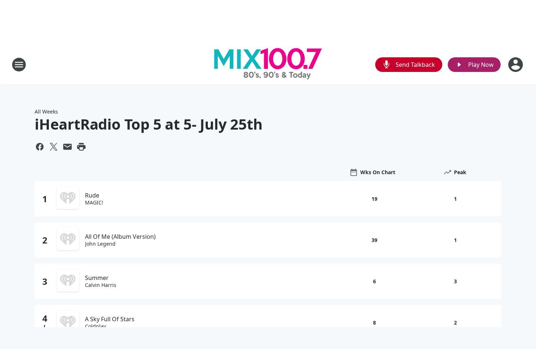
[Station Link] (268, 64)
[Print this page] (81, 147)
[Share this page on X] (53, 147)
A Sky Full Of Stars (110, 319)
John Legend (100, 244)
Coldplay (95, 326)
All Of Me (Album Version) (120, 236)
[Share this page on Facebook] (40, 147)
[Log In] (516, 64)
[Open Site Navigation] (19, 64)
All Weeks (46, 111)
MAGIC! (94, 202)
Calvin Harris (100, 285)
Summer (97, 277)
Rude (92, 195)
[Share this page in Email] (67, 147)
